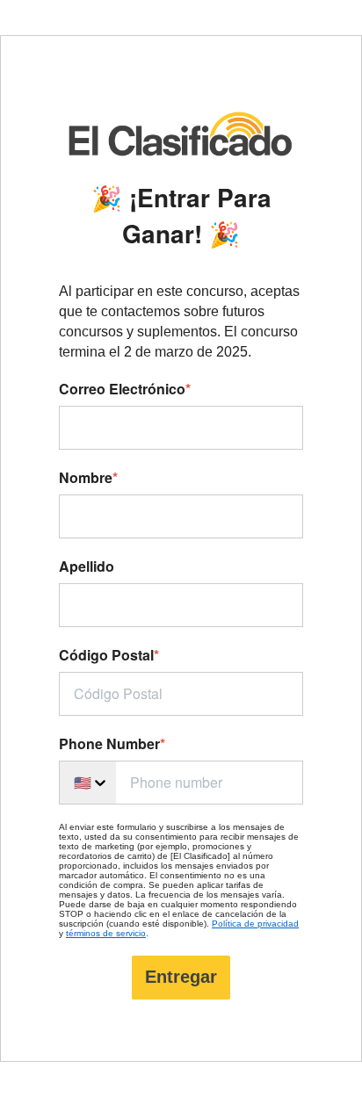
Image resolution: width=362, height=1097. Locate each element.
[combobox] (87, 783)
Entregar (181, 976)
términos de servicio (106, 933)
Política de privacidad (255, 923)
